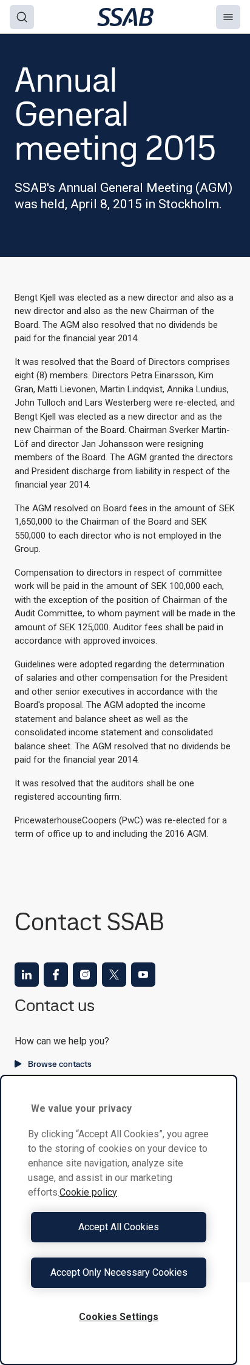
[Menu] (228, 17)
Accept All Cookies (118, 1227)
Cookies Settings (118, 1316)
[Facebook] (56, 974)
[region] (118, 1220)
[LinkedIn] (27, 974)
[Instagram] (85, 974)
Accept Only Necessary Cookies (118, 1272)
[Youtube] (143, 974)
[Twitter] (114, 974)
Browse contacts (60, 1063)
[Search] (22, 17)
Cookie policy (88, 1192)
